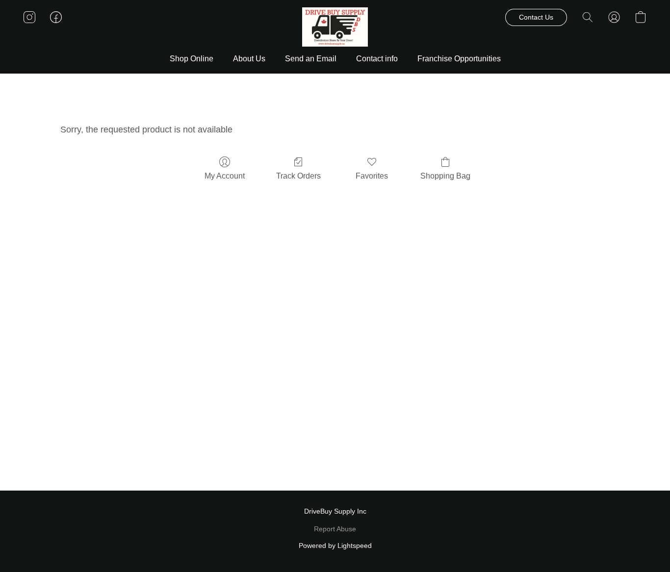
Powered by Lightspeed (335, 545)
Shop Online (191, 58)
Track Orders (298, 176)
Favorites (372, 176)
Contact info (377, 58)
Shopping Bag (445, 176)
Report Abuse (335, 529)
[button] (335, 27)
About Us (249, 58)
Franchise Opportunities (459, 58)
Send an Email (310, 58)
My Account (225, 176)
